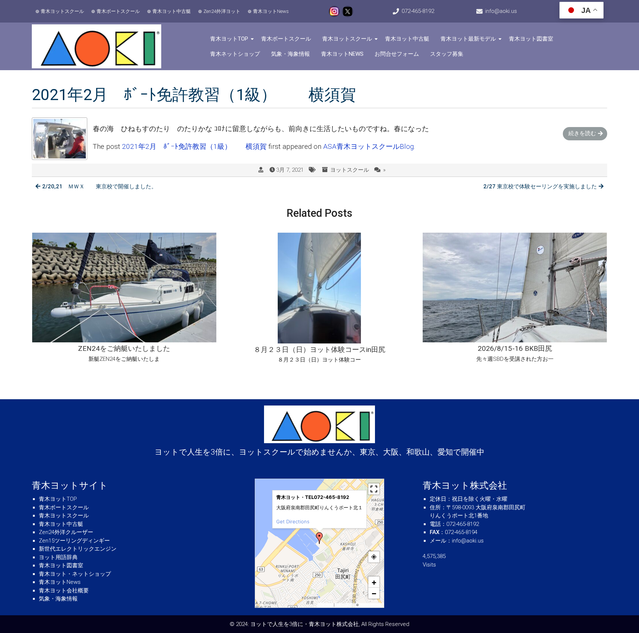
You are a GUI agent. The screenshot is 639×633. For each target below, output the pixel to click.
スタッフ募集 (446, 54)
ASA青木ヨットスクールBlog (368, 146)
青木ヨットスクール (62, 11)
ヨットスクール (349, 170)
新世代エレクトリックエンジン (77, 548)
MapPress (326, 605)
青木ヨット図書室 (531, 38)
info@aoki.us (501, 11)
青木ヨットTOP (229, 38)
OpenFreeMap (345, 605)
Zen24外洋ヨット (221, 11)
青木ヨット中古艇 (171, 11)
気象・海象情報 (290, 54)
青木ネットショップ (235, 54)
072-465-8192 (418, 11)
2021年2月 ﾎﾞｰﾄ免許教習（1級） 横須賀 (194, 146)
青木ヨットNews (271, 11)
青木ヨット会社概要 (64, 590)
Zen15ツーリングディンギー (74, 540)
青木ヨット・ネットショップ (75, 574)
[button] (319, 538)
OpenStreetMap (370, 605)
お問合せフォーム (397, 54)
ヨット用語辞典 (58, 557)
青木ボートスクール (118, 11)
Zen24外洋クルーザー (66, 532)
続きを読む (582, 133)
